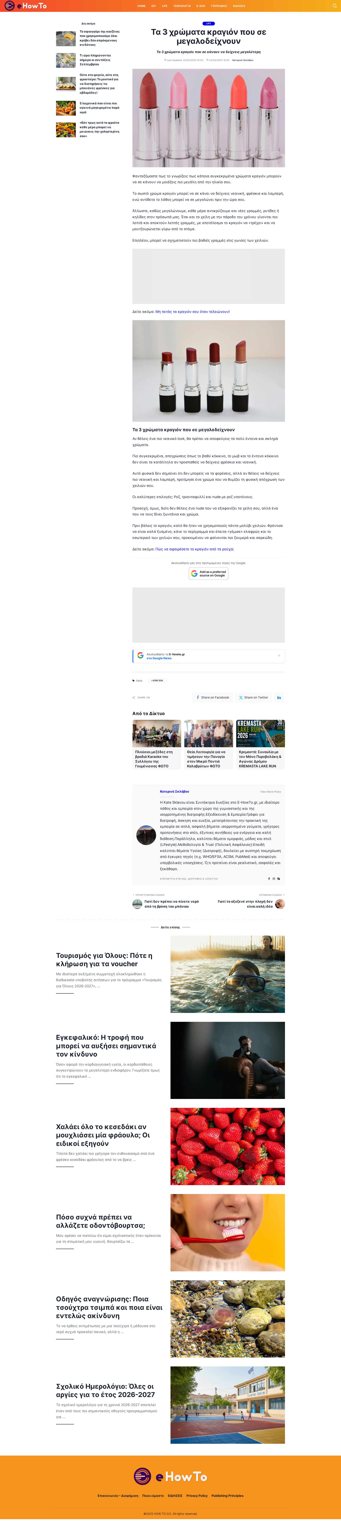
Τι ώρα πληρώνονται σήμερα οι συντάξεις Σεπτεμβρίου (95, 59)
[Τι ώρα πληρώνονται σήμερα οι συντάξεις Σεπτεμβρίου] (66, 60)
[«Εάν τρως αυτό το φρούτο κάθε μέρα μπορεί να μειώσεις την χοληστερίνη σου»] (66, 129)
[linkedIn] (279, 697)
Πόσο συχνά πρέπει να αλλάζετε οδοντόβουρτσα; (100, 1221)
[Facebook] (269, 878)
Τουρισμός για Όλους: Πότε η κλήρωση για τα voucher (104, 959)
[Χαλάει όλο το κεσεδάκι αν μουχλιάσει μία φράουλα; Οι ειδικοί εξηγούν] (227, 1146)
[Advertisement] (208, 276)
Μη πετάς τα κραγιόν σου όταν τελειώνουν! (193, 312)
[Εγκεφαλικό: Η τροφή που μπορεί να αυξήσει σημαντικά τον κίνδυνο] (227, 1060)
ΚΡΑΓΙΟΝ (158, 680)
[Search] (334, 6)
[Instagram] (274, 878)
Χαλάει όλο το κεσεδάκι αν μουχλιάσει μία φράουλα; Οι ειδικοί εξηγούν (103, 1135)
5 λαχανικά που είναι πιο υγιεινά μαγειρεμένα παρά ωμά (99, 107)
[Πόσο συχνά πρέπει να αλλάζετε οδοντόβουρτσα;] (227, 1232)
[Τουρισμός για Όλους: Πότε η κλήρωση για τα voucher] (227, 974)
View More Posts (270, 791)
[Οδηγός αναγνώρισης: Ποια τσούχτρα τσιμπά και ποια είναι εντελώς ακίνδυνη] (227, 1319)
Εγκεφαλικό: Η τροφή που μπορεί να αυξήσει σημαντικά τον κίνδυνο (106, 1045)
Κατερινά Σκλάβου (242, 60)
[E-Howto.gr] (26, 6)
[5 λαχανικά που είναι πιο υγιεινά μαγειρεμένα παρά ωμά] (66, 108)
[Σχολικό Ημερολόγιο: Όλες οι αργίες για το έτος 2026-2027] (227, 1405)
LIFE (208, 23)
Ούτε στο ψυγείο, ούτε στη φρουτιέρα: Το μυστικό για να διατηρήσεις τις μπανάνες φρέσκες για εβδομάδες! (99, 83)
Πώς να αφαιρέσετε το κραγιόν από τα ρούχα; (195, 549)
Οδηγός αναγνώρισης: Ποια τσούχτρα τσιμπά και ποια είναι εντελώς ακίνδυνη (109, 1307)
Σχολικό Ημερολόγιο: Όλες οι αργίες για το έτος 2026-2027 (105, 1390)
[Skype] (278, 878)
